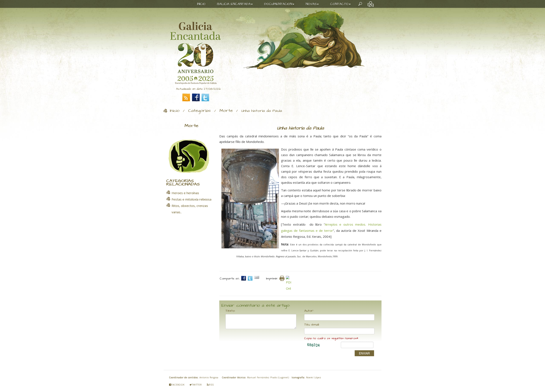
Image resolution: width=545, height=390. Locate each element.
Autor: (309, 311)
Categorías (199, 111)
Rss (211, 384)
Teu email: (312, 325)
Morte (226, 111)
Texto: (230, 311)
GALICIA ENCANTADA (234, 3)
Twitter (197, 384)
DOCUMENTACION (278, 3)
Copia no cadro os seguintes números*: (331, 338)
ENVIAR (364, 353)
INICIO (201, 3)
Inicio (174, 111)
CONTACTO (339, 3)
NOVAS (311, 3)
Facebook (178, 384)
